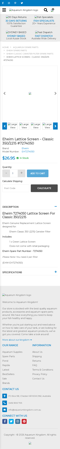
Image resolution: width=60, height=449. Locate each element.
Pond (5, 360)
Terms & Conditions (42, 369)
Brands (6, 383)
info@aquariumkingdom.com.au (24, 410)
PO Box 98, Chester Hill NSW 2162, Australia (29, 396)
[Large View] (12, 125)
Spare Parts (8, 356)
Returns (36, 360)
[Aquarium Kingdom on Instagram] (9, 3)
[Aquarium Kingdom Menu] (4, 10)
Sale (4, 378)
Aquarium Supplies (12, 352)
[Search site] (46, 10)
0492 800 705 (15, 403)
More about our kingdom (16, 339)
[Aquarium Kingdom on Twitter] (22, 3)
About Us (37, 352)
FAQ (34, 365)
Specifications (12, 272)
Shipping (37, 356)
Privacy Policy (39, 374)
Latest (5, 369)
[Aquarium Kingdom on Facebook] (2, 3)
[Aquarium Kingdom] (23, 10)
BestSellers (8, 374)
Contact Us (38, 378)
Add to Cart (37, 173)
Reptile (6, 365)
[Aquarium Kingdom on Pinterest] (15, 3)
